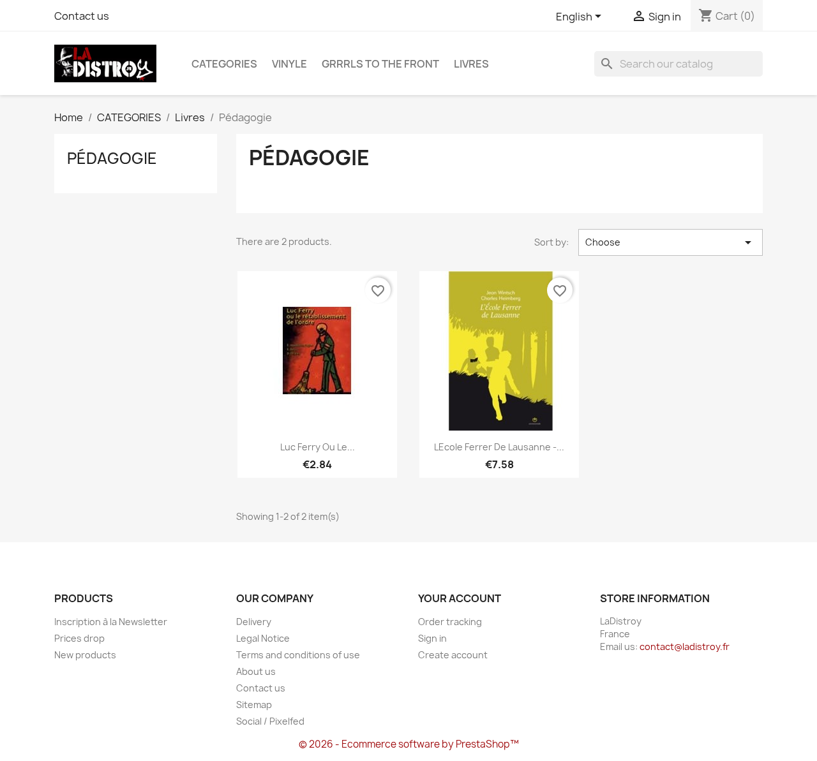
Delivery (253, 622)
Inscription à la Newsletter (110, 622)
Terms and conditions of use (298, 655)
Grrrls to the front (380, 64)
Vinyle (289, 64)
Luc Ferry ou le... (317, 447)
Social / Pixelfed (270, 721)
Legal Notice (263, 638)
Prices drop (79, 638)
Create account (453, 655)
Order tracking (450, 622)
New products (85, 655)
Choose (670, 242)
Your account (459, 598)
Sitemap (254, 704)
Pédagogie (112, 158)
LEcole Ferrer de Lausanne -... (499, 447)
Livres (471, 64)
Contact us (81, 16)
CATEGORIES (224, 64)
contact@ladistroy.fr (685, 646)
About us (256, 671)
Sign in (432, 638)
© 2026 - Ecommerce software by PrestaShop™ (409, 744)
